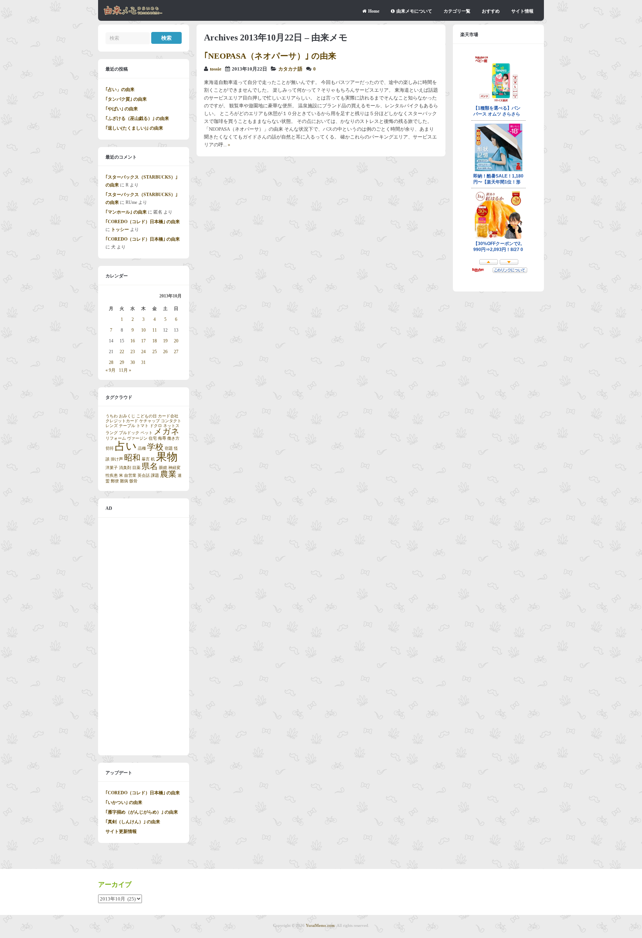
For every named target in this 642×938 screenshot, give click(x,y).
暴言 (146, 459)
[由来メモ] (133, 13)
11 (154, 330)
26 (165, 351)
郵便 (115, 481)
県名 (150, 466)
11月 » (125, 370)
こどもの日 (146, 416)
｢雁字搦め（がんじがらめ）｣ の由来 (142, 812)
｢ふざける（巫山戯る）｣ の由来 (137, 118)
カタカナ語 (290, 69)
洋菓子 (112, 468)
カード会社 (168, 416)
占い (126, 446)
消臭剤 (125, 468)
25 (154, 351)
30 (132, 362)
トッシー (120, 229)
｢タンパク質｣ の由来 (126, 99)
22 (122, 351)
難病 (124, 481)
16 (132, 340)
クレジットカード (122, 421)
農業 (168, 474)
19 (165, 340)
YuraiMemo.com (320, 925)
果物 (167, 457)
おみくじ (127, 416)
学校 (155, 447)
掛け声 (117, 459)
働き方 (173, 438)
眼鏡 (163, 468)
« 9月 (111, 370)
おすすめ (491, 11)
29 (122, 362)
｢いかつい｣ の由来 (124, 802)
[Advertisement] (144, 636)
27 (176, 351)
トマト (142, 426)
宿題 (169, 448)
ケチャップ (149, 421)
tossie (215, 69)
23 (132, 351)
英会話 (143, 475)
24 (143, 351)
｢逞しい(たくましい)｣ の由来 (134, 128)
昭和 (132, 457)
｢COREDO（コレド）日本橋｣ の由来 (143, 221)
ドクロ (156, 426)
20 (176, 340)
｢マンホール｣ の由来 (126, 212)
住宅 (153, 438)
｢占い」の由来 (120, 89)
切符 (110, 448)
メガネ (166, 431)
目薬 (136, 468)
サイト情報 (522, 11)
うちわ (112, 416)
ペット (146, 433)
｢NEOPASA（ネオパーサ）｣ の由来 (270, 56)
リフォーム (116, 438)
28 (111, 362)
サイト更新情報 (121, 831)
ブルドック (129, 433)
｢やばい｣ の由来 (122, 108)
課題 (155, 475)
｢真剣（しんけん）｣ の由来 (133, 821)
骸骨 (133, 481)
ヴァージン (137, 438)
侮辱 (162, 438)
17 (143, 340)
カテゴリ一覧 (457, 11)
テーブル (127, 426)
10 (143, 330)
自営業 (130, 475)
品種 (142, 448)
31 (143, 362)
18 (154, 340)
